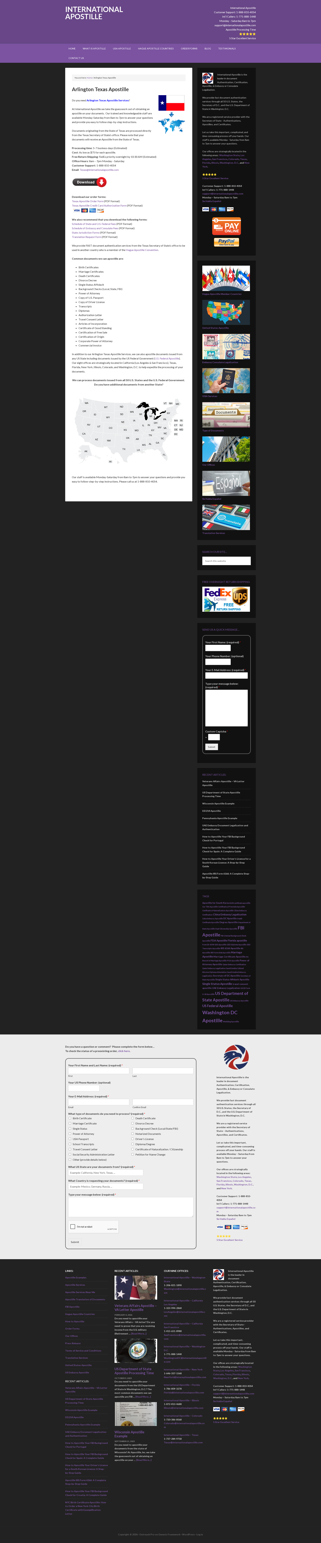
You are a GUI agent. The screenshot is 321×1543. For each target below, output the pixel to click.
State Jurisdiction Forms (85, 232)
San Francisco (219, 159)
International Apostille (94, 13)
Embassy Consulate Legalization (220, 362)
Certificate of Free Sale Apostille (231, 907)
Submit (211, 746)
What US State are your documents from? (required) (101, 1166)
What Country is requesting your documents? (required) (104, 1180)
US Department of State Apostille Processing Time (134, 1371)
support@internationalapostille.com (235, 25)
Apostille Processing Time (241, 29)
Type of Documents (213, 430)
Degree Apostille (229, 922)
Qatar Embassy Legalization (214, 968)
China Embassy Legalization (229, 914)
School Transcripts (83, 1144)
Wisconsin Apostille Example (218, 803)
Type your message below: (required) (221, 685)
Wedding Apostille (231, 1021)
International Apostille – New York (183, 1369)
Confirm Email (139, 1107)
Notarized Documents (148, 1133)
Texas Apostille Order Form (87, 201)
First (70, 1076)
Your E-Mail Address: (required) (225, 669)
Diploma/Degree (145, 1144)
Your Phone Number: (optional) (224, 656)
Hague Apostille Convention (142, 249)
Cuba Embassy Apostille (212, 918)
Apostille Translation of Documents (85, 1299)
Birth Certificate (82, 1118)
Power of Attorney (83, 1133)
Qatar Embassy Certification (234, 964)
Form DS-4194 (208, 944)
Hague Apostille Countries (80, 1314)
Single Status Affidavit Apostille (232, 979)
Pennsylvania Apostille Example (219, 818)
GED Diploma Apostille (236, 944)
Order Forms (72, 1328)
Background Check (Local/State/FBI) (156, 1128)
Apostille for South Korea (215, 903)
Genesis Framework (169, 1534)
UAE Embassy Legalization (226, 988)
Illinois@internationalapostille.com (183, 1407)
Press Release (73, 1343)
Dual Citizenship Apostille (226, 929)
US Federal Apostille (217, 1006)
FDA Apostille (219, 940)
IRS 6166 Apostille (230, 948)
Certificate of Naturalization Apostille (218, 910)
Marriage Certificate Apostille (229, 956)
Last (135, 1076)
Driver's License (144, 1138)
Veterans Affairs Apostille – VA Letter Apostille (136, 1308)
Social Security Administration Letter (94, 1154)
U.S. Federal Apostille (167, 358)
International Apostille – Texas (181, 1434)
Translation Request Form (86, 236)
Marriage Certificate (85, 1123)
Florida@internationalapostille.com (184, 1392)
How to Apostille (74, 1321)
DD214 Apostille (211, 810)
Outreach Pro (146, 1534)
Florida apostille (237, 940)
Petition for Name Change (150, 1154)
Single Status (80, 1128)
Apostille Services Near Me (80, 1292)
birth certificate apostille (240, 903)
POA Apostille (233, 960)
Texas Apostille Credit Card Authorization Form (99, 205)
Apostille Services (75, 1284)
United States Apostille (215, 327)
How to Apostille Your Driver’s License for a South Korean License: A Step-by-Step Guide (226, 862)
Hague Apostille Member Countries (222, 294)
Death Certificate (145, 1118)
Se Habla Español (211, 201)
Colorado (233, 159)
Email (70, 1107)
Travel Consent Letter (85, 1149)
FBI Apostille (72, 1306)
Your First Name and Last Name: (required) (95, 1065)
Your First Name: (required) (223, 642)
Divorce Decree (144, 1123)
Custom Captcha (216, 731)
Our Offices (208, 464)
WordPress (188, 1534)
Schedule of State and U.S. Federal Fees (94, 223)
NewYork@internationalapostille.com (185, 1377)
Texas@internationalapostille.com (99, 169)
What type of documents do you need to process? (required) (106, 1113)
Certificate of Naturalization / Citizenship (159, 1149)
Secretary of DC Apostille (226, 975)
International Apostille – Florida (182, 1384)
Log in (199, 1534)
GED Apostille (220, 944)
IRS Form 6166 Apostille (221, 952)
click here (124, 1050)
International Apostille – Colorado (183, 1415)
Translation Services (213, 533)
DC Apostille (230, 918)
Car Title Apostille (210, 907)
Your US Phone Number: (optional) (89, 1082)
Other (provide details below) (89, 1159)
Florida (206, 162)
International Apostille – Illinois (181, 1400)
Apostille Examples (75, 1277)
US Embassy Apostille (239, 1001)
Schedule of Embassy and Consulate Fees (95, 228)
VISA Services (209, 396)
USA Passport (81, 1138)
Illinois (215, 162)
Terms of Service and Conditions (83, 1350)
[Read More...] (138, 1333)
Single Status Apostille (217, 984)
